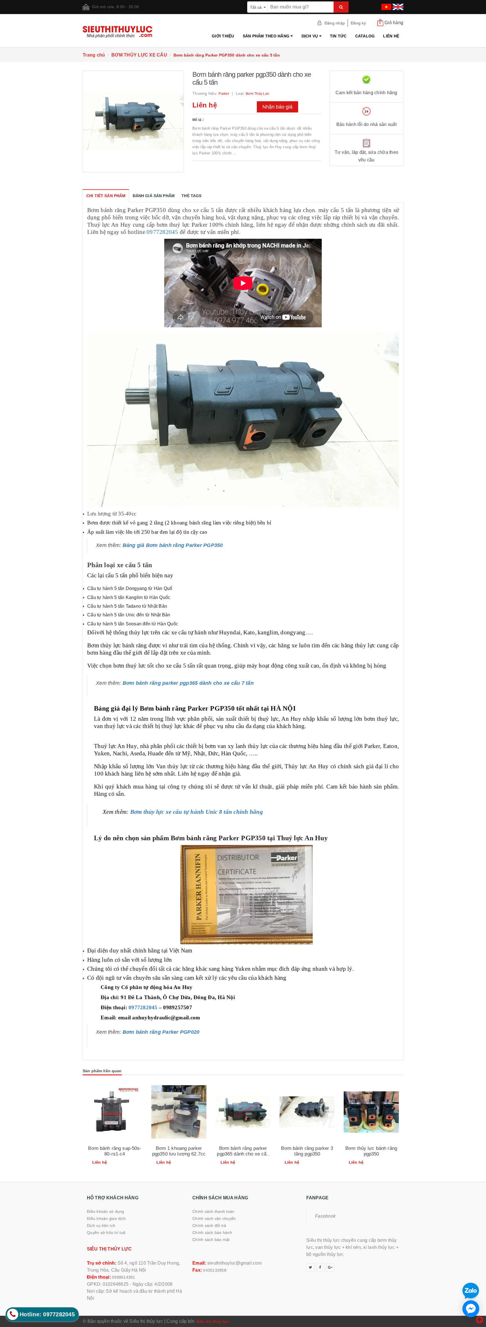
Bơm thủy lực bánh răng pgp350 (371, 1151)
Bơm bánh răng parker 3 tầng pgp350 (307, 1151)
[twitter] (310, 1268)
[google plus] (330, 1268)
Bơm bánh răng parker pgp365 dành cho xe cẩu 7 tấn (243, 1154)
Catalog (365, 36)
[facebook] (320, 1268)
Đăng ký (358, 23)
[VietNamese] (385, 5)
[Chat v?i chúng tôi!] (470, 1308)
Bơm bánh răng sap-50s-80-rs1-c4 (114, 1151)
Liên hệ (391, 36)
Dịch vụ (310, 36)
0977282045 (162, 232)
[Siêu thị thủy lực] (120, 32)
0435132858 (214, 1270)
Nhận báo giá (277, 107)
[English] (397, 5)
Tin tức (338, 36)
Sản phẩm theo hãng (267, 36)
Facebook (325, 1216)
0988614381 (123, 1277)
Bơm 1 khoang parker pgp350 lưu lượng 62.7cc (179, 1151)
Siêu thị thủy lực (212, 1321)
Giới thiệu (223, 36)
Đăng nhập (335, 23)
